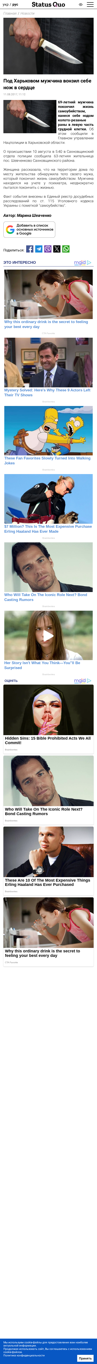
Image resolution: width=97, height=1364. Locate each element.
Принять (85, 1358)
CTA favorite (48, 333)
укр (6, 4)
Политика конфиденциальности (24, 1355)
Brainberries (48, 401)
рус (15, 4)
